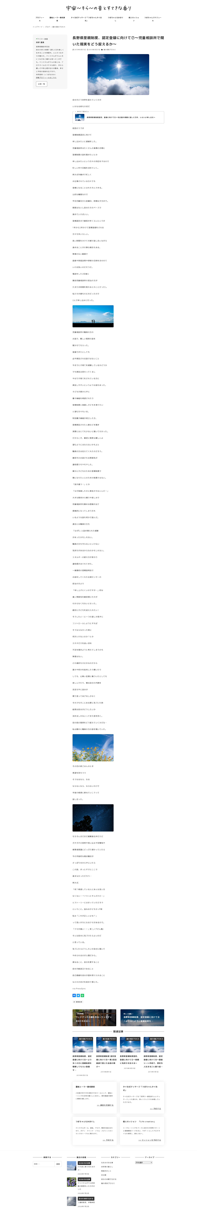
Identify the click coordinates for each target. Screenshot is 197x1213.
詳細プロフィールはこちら (46, 78)
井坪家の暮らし (107, 1167)
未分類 (103, 1175)
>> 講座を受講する (105, 1105)
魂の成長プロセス (110, 50)
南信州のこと (106, 1171)
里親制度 (78, 1002)
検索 (58, 1164)
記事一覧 (41, 84)
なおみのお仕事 (107, 1163)
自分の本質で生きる (109, 1179)
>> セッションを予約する (150, 1140)
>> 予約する (155, 1108)
